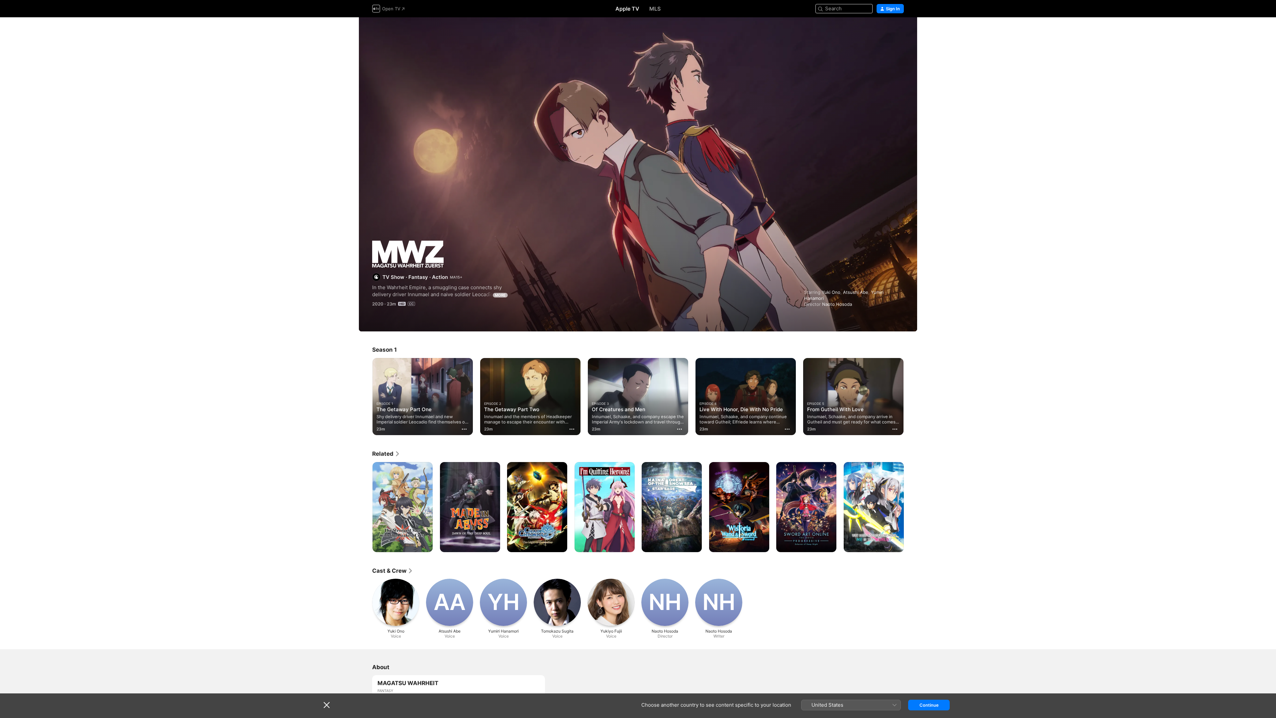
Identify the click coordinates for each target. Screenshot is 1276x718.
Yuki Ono (831, 292)
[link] (386, 453)
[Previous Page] (365, 396)
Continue (929, 705)
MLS (655, 8)
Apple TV (627, 8)
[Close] (327, 705)
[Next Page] (910, 396)
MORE (500, 295)
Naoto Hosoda (837, 304)
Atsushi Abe (855, 292)
